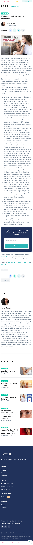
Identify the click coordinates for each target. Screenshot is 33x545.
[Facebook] (10, 30)
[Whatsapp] (14, 30)
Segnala (6, 280)
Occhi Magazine (6, 257)
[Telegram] (19, 30)
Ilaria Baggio (11, 23)
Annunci (3, 470)
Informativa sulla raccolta (10, 543)
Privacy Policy (5, 521)
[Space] (6, 454)
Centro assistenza (8, 483)
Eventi (3, 473)
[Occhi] (10, 6)
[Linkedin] (5, 526)
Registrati (5, 497)
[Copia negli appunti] (23, 30)
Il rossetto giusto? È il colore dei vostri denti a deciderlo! (9, 432)
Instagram (26, 262)
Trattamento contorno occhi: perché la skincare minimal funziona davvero (8, 414)
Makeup (5, 270)
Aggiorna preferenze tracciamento (11, 523)
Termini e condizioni (7, 486)
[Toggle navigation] (30, 5)
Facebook (11, 262)
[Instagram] (9, 526)
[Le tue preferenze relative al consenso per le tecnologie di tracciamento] (30, 542)
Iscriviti (16, 246)
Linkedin (19, 262)
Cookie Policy (16, 521)
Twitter (3, 264)
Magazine (4, 475)
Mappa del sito (5, 489)
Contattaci (4, 507)
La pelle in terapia (8, 371)
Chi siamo (4, 505)
